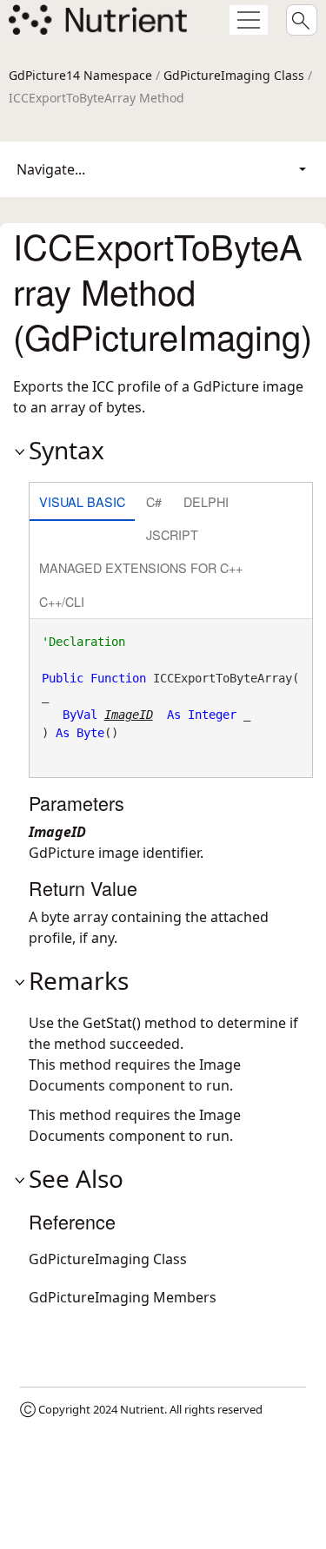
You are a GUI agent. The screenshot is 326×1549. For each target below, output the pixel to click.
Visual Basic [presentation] (82, 501)
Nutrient (142, 1409)
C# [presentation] (154, 501)
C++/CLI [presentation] (61, 601)
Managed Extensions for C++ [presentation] (141, 567)
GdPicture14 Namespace (80, 75)
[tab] (82, 503)
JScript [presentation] (172, 534)
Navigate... (51, 169)
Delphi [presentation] (206, 501)
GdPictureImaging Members (122, 1297)
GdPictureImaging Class (233, 75)
